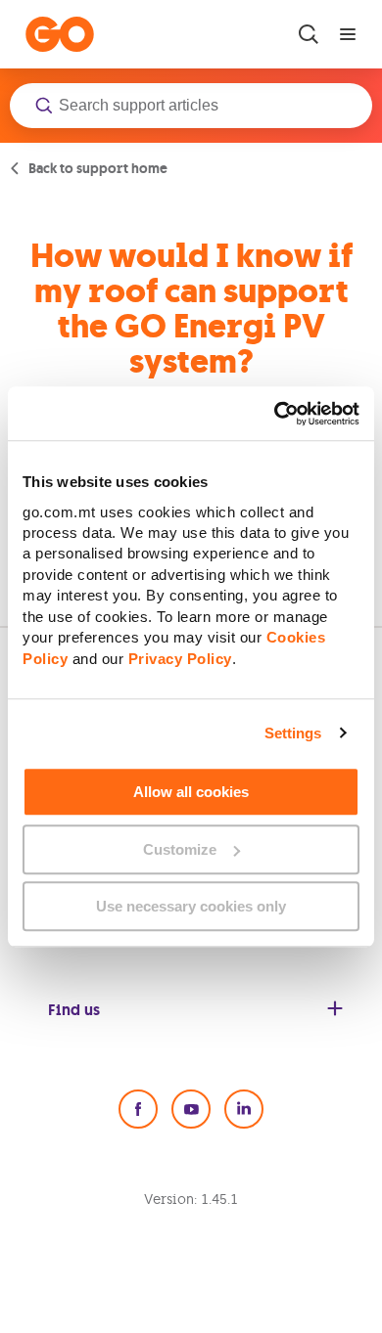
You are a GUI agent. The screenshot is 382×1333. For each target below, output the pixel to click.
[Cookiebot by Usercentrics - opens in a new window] (274, 413)
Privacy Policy (180, 658)
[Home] (60, 34)
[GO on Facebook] (138, 1109)
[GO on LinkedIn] (243, 1109)
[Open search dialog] (308, 34)
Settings (293, 733)
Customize (179, 849)
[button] (191, 105)
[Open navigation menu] (347, 34)
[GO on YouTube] (191, 1109)
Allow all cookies (191, 791)
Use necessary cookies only (191, 906)
